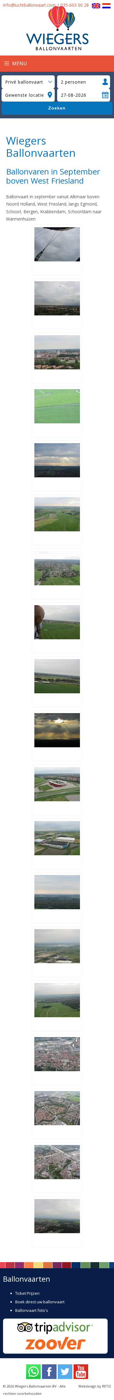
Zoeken (57, 108)
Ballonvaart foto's (31, 1310)
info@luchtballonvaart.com (29, 5)
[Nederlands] (106, 5)
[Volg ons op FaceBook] (49, 1372)
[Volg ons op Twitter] (65, 1372)
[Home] (57, 49)
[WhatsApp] (33, 1372)
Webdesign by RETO (94, 1386)
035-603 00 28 (74, 5)
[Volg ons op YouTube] (81, 1372)
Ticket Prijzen (27, 1293)
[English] (96, 5)
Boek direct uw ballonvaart (39, 1302)
